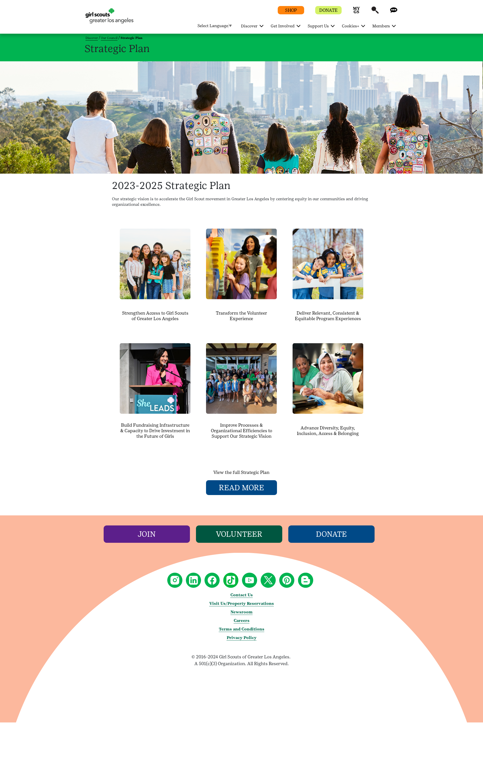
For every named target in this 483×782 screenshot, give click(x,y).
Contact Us (241, 595)
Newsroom (241, 612)
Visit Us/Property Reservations (241, 603)
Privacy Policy (242, 637)
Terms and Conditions (241, 629)
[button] (356, 12)
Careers (242, 620)
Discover (92, 38)
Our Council (109, 38)
